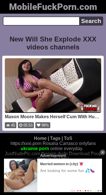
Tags (55, 138)
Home (40, 138)
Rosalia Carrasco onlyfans (69, 143)
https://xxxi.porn (26, 143)
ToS (68, 138)
